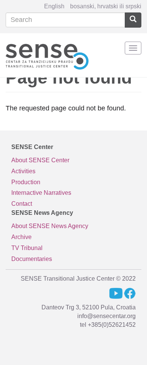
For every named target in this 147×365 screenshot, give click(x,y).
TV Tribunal (27, 248)
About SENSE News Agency (49, 226)
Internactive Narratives (41, 192)
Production (25, 182)
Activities (23, 171)
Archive (21, 237)
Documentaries (31, 259)
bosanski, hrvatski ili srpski (105, 6)
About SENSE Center (40, 160)
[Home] (47, 55)
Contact (21, 203)
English (54, 6)
